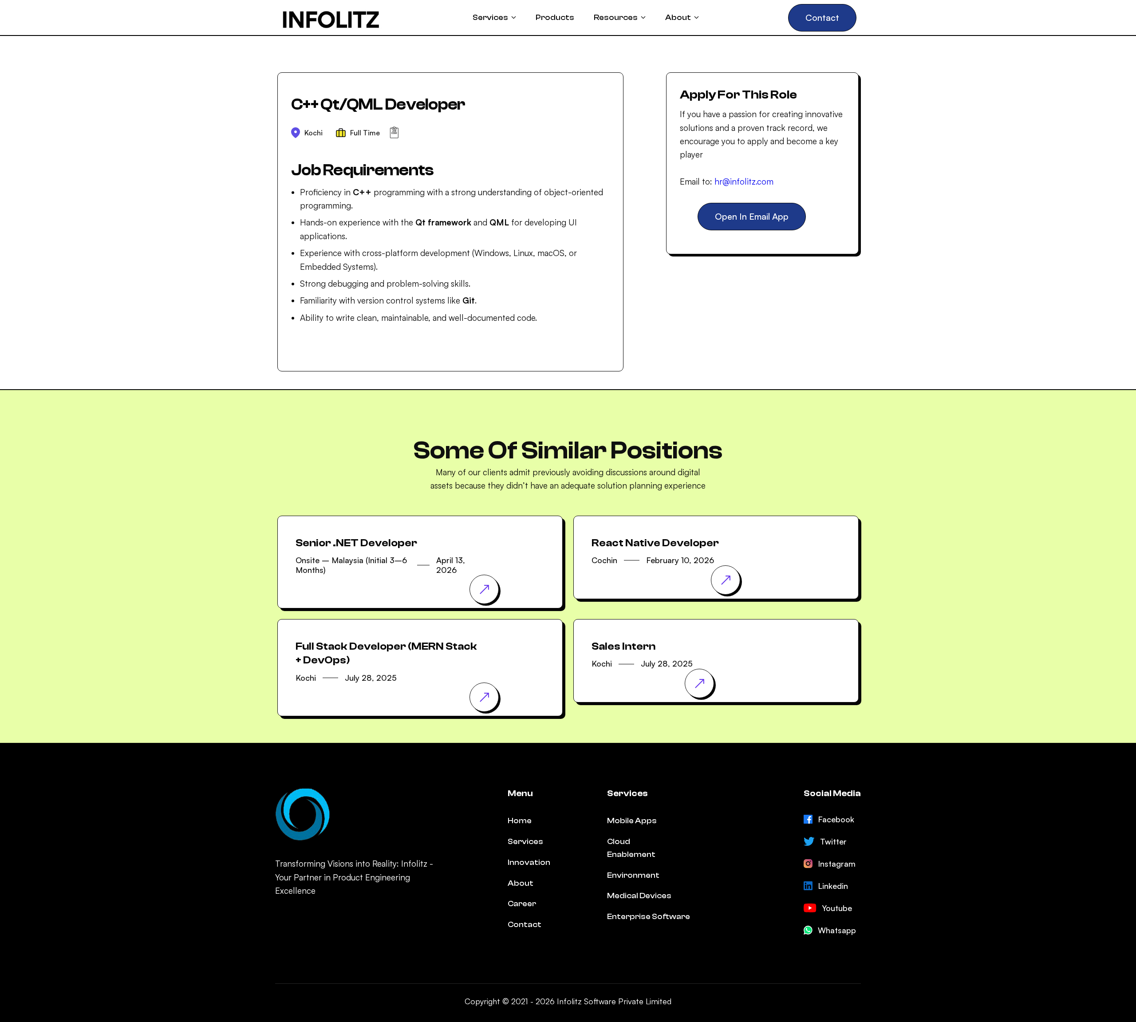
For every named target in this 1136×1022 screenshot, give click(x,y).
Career (522, 903)
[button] (494, 18)
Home (520, 820)
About (520, 883)
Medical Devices (639, 895)
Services (525, 841)
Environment (633, 875)
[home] (331, 17)
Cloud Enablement (631, 848)
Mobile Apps (632, 820)
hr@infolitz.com (743, 182)
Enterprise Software (648, 916)
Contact (524, 924)
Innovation (529, 862)
